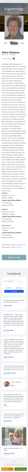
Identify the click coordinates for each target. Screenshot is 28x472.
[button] (14, 436)
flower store (19, 247)
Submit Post (14, 291)
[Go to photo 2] (11, 444)
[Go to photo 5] (14, 444)
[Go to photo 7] (16, 444)
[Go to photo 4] (13, 444)
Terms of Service (18, 465)
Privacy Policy (10, 465)
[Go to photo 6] (15, 444)
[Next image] (25, 436)
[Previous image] (3, 436)
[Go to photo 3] (12, 444)
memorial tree (20, 245)
